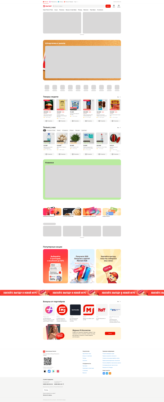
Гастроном (85, 360)
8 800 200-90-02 (117, 1)
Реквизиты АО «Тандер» (108, 367)
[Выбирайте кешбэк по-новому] (55, 266)
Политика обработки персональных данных (112, 362)
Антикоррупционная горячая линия (110, 365)
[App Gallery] (58, 371)
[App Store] (45, 371)
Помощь (84, 358)
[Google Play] (53, 371)
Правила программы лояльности (109, 355)
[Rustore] (49, 371)
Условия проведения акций (108, 353)
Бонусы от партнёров (87, 355)
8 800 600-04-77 (59, 384)
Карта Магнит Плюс (87, 353)
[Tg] (107, 373)
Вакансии (85, 372)
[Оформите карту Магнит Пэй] (82, 266)
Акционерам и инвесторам (88, 368)
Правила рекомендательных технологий (111, 360)
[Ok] (110, 373)
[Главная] (47, 6)
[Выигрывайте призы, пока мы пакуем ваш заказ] (108, 266)
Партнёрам (85, 365)
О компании (85, 370)
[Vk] (104, 373)
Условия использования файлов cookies (111, 358)
